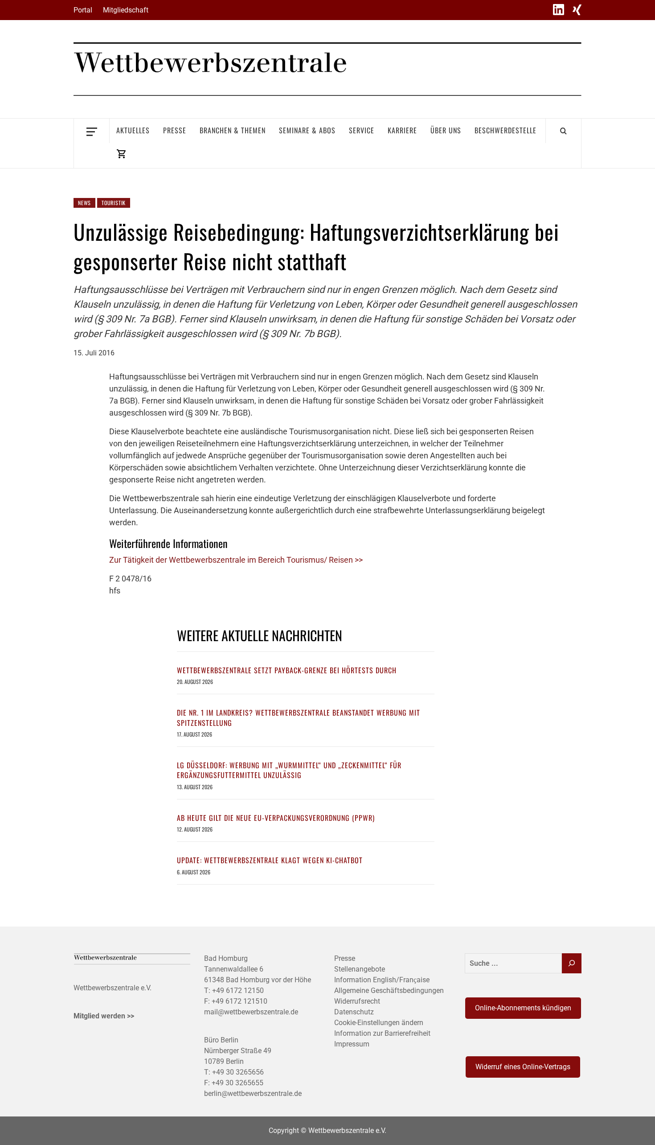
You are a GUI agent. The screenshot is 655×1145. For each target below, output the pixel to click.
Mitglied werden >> (104, 1016)
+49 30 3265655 (237, 1083)
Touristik (114, 202)
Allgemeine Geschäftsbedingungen (389, 990)
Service (361, 130)
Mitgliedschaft (125, 10)
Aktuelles (133, 130)
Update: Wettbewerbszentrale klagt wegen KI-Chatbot (270, 860)
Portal (83, 10)
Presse (174, 130)
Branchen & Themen (233, 130)
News (84, 202)
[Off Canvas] (91, 131)
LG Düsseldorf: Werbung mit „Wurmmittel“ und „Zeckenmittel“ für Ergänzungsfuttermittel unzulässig (289, 770)
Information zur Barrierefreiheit (382, 1033)
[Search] (563, 130)
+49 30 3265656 (238, 1072)
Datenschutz (354, 1012)
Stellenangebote (359, 969)
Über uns (445, 130)
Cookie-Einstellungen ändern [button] (378, 1022)
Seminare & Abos (307, 130)
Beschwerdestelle (505, 130)
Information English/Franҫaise (382, 980)
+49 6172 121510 (239, 1001)
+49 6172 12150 (238, 990)
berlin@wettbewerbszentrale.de (253, 1093)
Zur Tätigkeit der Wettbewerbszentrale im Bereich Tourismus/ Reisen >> (236, 559)
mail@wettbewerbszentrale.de (251, 1012)
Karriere (402, 130)
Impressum (351, 1044)
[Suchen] (571, 963)
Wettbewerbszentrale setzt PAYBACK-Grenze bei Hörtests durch (287, 670)
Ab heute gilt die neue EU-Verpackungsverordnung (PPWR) (276, 817)
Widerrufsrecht (357, 1001)
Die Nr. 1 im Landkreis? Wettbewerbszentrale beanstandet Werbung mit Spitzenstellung (298, 717)
